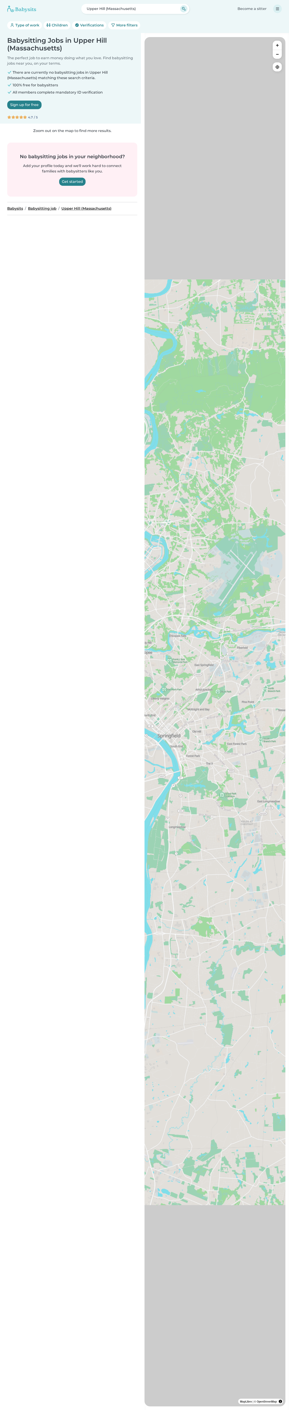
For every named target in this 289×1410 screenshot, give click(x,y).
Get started (72, 181)
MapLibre (246, 1401)
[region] (214, 721)
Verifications (91, 25)
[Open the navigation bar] (277, 9)
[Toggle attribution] (280, 1401)
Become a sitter (252, 9)
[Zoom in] (277, 45)
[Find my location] (277, 66)
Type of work (26, 25)
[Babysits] (21, 9)
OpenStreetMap (267, 1401)
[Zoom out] (277, 54)
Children (59, 25)
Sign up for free (24, 105)
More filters (126, 25)
